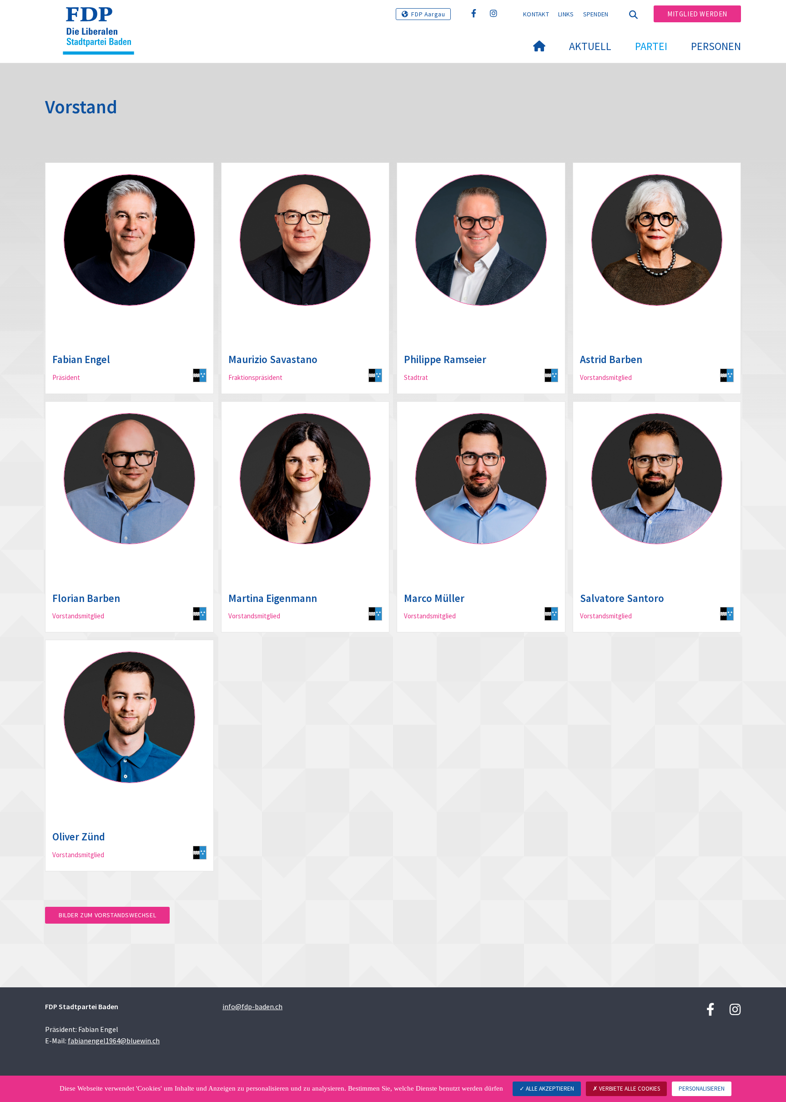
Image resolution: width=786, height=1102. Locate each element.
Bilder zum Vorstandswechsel (107, 915)
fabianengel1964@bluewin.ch (114, 1040)
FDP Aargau (428, 14)
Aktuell (590, 46)
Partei (651, 46)
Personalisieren (702, 1088)
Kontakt (536, 14)
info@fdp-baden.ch (252, 1006)
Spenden (596, 14)
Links (566, 14)
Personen (716, 46)
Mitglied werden (697, 14)
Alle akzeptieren (549, 1088)
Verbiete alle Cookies (629, 1088)
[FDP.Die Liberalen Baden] (102, 18)
